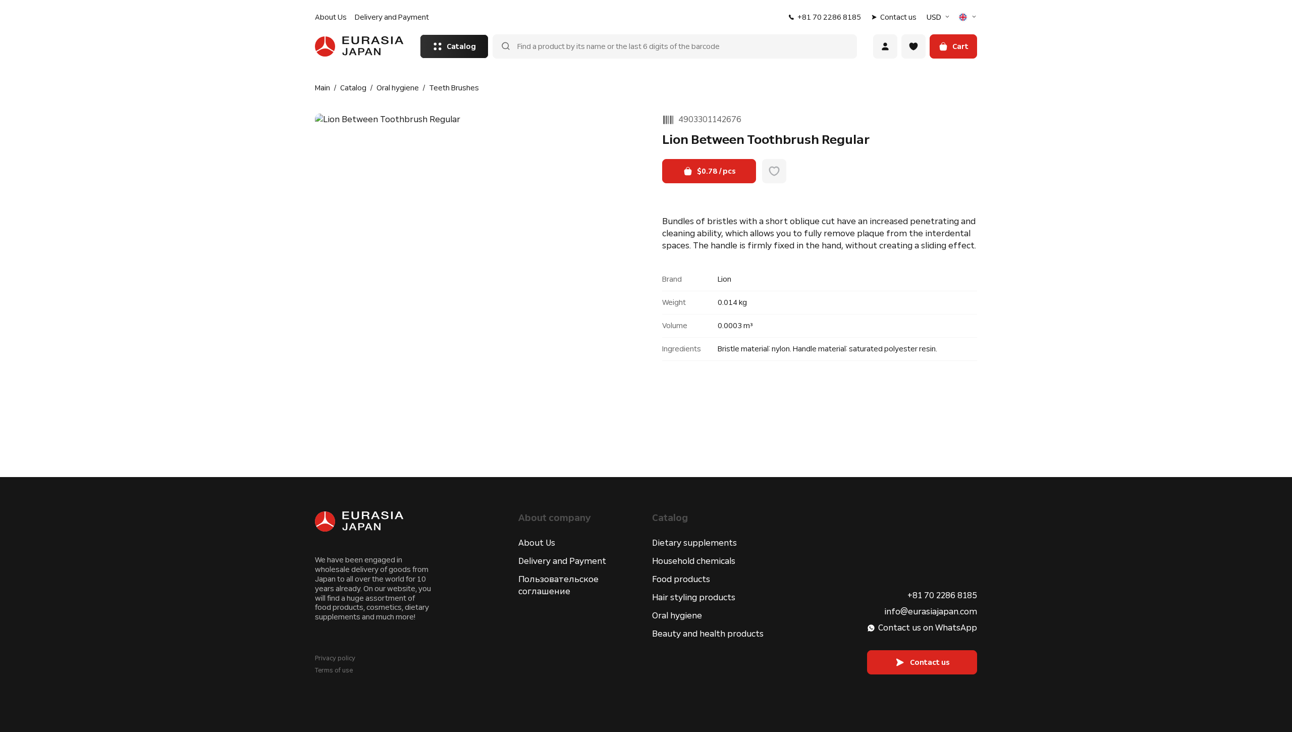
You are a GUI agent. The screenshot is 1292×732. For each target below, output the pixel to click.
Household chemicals (693, 561)
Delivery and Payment (392, 17)
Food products (681, 579)
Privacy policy (335, 658)
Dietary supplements (694, 543)
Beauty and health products (708, 634)
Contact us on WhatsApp (927, 627)
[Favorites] (913, 46)
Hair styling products (693, 597)
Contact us (898, 17)
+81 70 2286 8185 (829, 17)
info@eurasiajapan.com (930, 611)
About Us (331, 17)
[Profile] (885, 46)
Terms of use (334, 670)
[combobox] (939, 17)
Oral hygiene (677, 615)
